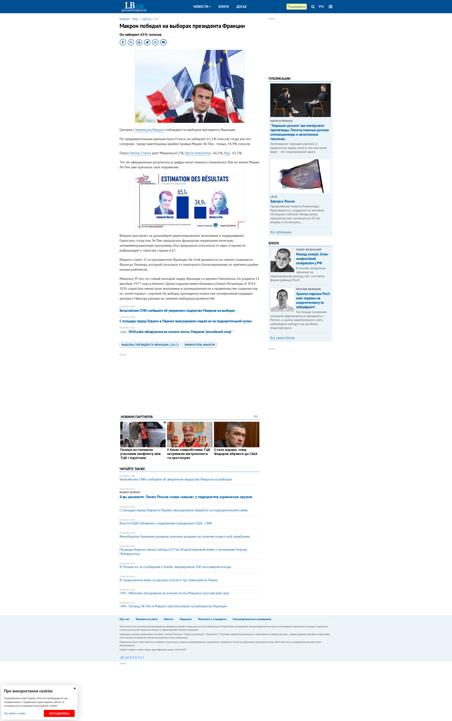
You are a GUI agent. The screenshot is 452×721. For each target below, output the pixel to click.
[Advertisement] (190, 381)
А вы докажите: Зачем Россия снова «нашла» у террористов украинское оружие (186, 496)
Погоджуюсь (59, 713)
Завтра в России (282, 201)
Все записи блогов (282, 338)
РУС (321, 6)
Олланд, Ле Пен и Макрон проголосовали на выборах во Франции (174, 606)
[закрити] (75, 688)
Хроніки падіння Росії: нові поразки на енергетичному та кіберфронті (313, 300)
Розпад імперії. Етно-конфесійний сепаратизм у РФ (312, 258)
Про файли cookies (15, 713)
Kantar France (140, 153)
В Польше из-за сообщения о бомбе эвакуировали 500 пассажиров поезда (175, 566)
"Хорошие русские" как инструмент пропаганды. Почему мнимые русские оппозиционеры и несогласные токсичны (299, 132)
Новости (201, 6)
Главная (124, 18)
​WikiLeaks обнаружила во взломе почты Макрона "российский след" (176, 331)
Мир (135, 18)
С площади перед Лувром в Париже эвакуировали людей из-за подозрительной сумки (186, 321)
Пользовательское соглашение (252, 619)
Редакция (186, 619)
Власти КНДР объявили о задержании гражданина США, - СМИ (166, 523)
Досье (241, 6)
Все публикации (280, 232)
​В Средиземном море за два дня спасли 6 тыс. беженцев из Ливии (169, 580)
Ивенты (168, 619)
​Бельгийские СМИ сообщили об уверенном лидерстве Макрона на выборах (177, 310)
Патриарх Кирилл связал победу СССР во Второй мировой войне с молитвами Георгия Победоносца (183, 551)
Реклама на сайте (146, 619)
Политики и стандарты (212, 619)
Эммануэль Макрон (150, 129)
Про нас (124, 619)
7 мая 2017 (146, 18)
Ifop (227, 153)
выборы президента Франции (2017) (150, 345)
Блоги (224, 6)
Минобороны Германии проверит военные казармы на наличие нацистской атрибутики (185, 536)
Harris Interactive (198, 153)
